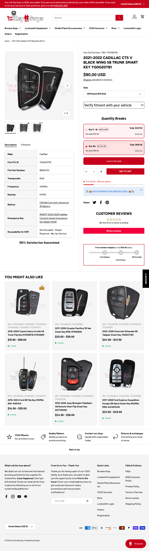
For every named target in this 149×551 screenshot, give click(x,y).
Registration (21, 33)
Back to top (74, 449)
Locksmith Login (132, 28)
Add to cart (125, 171)
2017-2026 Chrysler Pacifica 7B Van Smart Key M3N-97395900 (73, 330)
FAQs (128, 471)
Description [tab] (11, 144)
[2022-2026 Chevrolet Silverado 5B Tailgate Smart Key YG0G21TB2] (121, 302)
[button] (142, 16)
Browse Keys (103, 471)
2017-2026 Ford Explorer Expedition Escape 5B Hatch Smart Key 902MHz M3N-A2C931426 (120, 403)
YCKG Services (104, 492)
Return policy (132, 498)
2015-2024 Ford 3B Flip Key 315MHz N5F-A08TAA (26, 402)
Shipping (87, 80)
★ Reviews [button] (146, 278)
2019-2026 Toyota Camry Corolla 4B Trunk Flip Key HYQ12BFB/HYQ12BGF (26, 333)
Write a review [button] (113, 230)
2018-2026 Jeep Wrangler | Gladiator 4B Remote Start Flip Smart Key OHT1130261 (73, 406)
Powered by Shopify (32, 540)
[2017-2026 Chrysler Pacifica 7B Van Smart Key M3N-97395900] (74, 302)
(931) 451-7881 (61, 5)
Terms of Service (134, 492)
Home (7, 41)
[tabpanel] (39, 197)
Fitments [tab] (25, 144)
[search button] (119, 18)
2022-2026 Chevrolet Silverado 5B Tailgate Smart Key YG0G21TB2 (120, 333)
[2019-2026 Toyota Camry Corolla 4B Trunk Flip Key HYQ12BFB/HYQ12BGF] (27, 302)
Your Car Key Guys (91, 52)
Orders (8, 33)
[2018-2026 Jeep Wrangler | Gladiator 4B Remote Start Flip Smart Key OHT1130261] (74, 374)
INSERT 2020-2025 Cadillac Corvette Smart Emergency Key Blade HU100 (54, 218)
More (99, 498)
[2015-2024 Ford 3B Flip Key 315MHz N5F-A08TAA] (27, 374)
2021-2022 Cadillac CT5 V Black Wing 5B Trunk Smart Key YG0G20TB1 (29, 41)
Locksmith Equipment (108, 477)
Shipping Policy (133, 503)
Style (85, 87)
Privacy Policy (132, 486)
